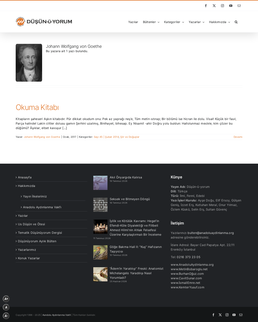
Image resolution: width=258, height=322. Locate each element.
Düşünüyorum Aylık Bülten (37, 241)
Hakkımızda (26, 186)
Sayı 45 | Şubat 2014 (106, 136)
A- (6, 316)
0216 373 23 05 (188, 257)
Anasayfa (25, 177)
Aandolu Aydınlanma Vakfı (56, 314)
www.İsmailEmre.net (185, 283)
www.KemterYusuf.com (187, 287)
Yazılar (23, 216)
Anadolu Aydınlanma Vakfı (42, 207)
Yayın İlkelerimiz (35, 196)
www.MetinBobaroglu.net (189, 269)
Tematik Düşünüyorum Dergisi (40, 233)
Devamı (238, 136)
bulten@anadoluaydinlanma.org (211, 233)
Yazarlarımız (27, 250)
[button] (236, 21)
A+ (6, 299)
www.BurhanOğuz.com (187, 274)
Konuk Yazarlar (29, 258)
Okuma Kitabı (37, 107)
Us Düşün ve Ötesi (31, 224)
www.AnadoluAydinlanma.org (192, 264)
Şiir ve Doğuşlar (129, 136)
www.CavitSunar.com (186, 278)
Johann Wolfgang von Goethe (42, 136)
